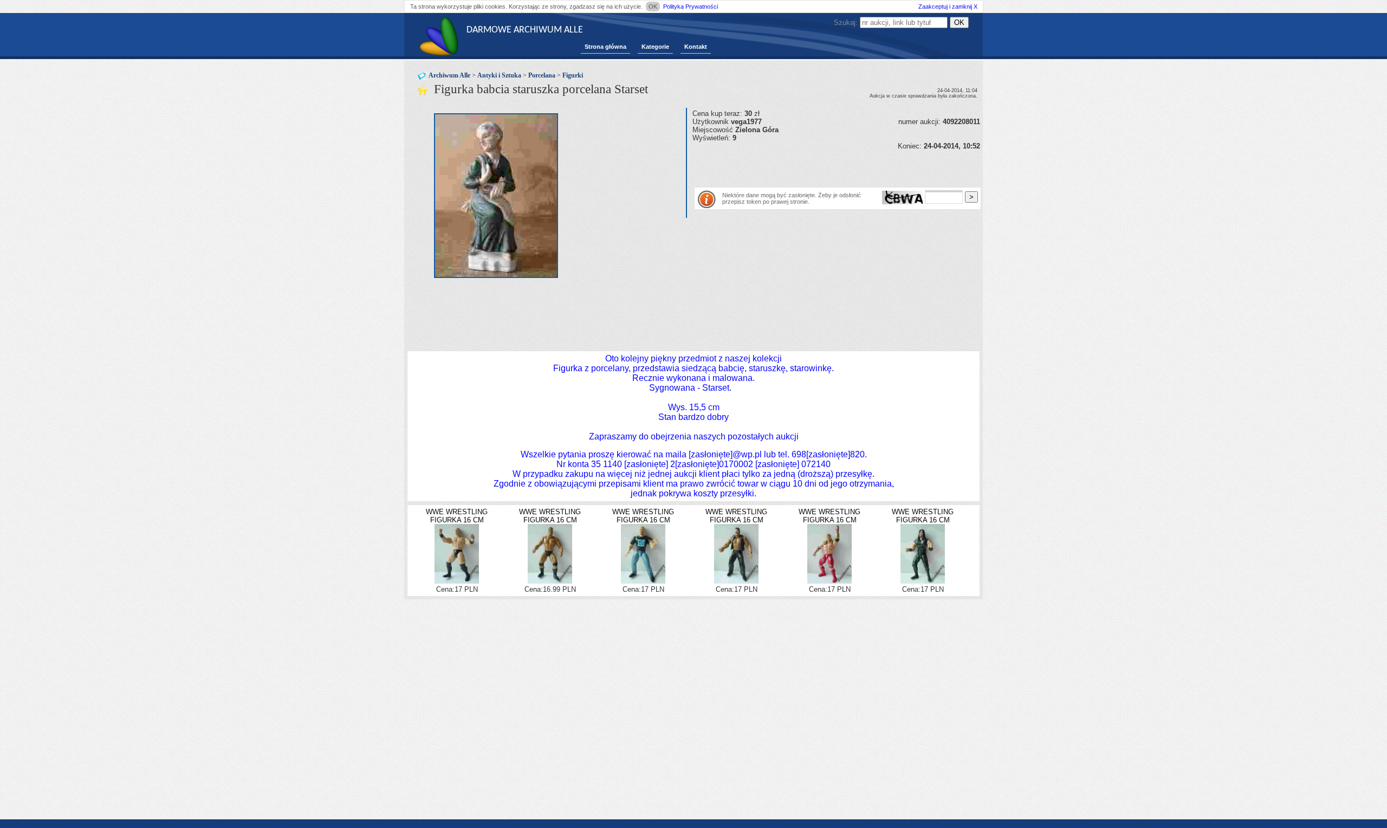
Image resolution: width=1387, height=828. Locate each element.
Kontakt (695, 46)
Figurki (572, 75)
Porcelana (541, 75)
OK (653, 6)
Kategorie (655, 46)
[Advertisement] (819, 166)
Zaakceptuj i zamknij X (947, 6)
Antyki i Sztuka (499, 75)
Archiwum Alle (449, 75)
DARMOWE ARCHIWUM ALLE (524, 30)
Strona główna (605, 46)
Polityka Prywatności (690, 6)
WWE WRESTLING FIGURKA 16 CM (457, 516)
